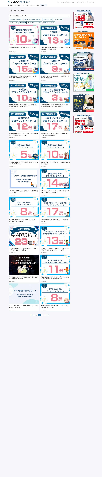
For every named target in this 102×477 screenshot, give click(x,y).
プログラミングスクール (19, 5)
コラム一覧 (91, 2)
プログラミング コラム (47, 19)
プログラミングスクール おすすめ (32, 5)
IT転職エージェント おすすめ (48, 22)
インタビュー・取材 (13, 22)
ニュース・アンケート (58, 19)
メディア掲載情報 (22, 22)
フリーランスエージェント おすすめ (34, 22)
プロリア (11, 5)
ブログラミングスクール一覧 (81, 2)
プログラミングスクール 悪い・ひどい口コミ (32, 19)
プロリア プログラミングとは (67, 2)
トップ (58, 2)
